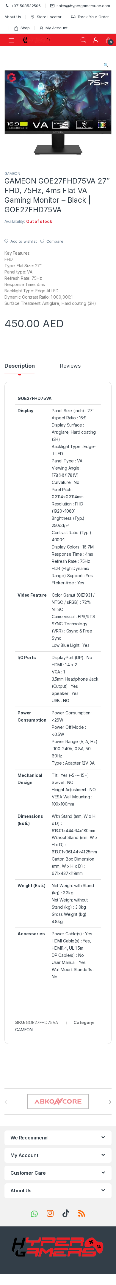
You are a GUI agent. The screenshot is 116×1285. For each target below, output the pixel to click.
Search (83, 40)
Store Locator (49, 16)
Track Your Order (93, 16)
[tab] (19, 368)
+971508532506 (26, 5)
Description (19, 366)
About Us (12, 16)
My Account (56, 27)
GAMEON (12, 173)
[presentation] (110, 1102)
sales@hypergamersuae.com (83, 5)
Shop (25, 27)
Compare (54, 241)
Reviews (70, 366)
